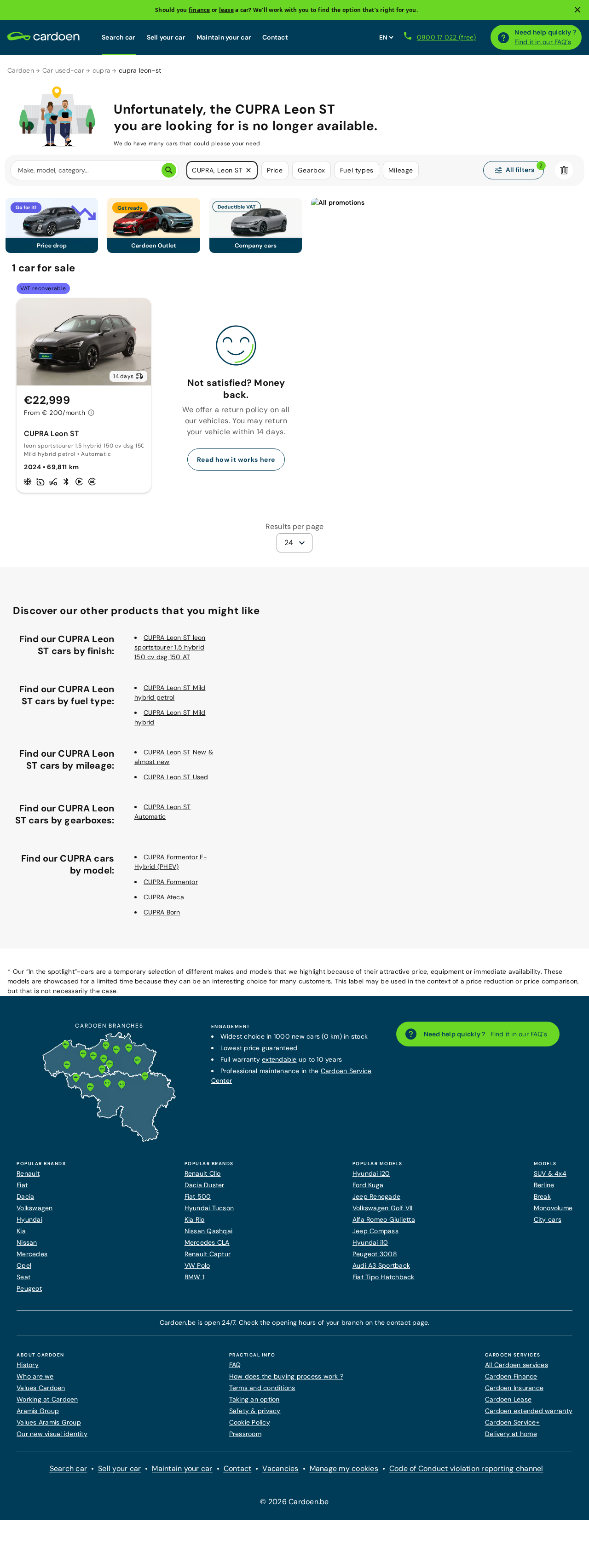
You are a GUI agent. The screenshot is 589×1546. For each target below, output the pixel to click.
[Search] (169, 170)
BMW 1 (194, 1277)
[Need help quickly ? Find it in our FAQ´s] (503, 37)
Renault (28, 1173)
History (28, 1365)
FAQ (235, 1365)
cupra (101, 70)
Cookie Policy (249, 1422)
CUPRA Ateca (164, 897)
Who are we (35, 1376)
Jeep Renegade (376, 1196)
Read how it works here (236, 459)
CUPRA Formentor (171, 882)
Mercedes (32, 1254)
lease (226, 10)
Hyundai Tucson (209, 1208)
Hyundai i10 (370, 1242)
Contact (275, 37)
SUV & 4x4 (550, 1173)
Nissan (27, 1242)
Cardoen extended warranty (528, 1411)
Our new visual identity (52, 1434)
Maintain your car (223, 37)
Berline (544, 1185)
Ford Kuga (367, 1185)
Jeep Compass (375, 1231)
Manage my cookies (344, 1468)
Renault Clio (203, 1173)
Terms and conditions (262, 1388)
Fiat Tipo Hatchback (383, 1277)
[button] (248, 170)
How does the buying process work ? (286, 1376)
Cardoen (20, 70)
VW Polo (197, 1265)
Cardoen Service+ (512, 1422)
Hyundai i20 (371, 1173)
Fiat (22, 1185)
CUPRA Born (162, 912)
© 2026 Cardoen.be (294, 1501)
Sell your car (166, 37)
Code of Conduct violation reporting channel (466, 1468)
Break (542, 1196)
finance (199, 10)
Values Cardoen (41, 1388)
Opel (24, 1265)
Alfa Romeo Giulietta (383, 1219)
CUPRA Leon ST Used (176, 777)
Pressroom (245, 1434)
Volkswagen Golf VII (382, 1208)
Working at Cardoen (47, 1399)
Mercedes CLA (207, 1242)
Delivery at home (511, 1434)
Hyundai (29, 1219)
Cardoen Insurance (514, 1388)
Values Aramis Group (49, 1422)
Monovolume (553, 1208)
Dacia (25, 1196)
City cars (547, 1219)
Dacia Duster (205, 1185)
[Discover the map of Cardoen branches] (109, 1140)
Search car (119, 37)
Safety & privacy (255, 1411)
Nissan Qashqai (209, 1231)
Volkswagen (35, 1208)
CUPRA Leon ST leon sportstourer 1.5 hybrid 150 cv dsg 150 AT (170, 647)
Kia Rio (195, 1219)
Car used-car (63, 70)
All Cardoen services (516, 1365)
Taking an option (254, 1399)
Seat (23, 1277)
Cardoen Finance (511, 1376)
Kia (21, 1231)
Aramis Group (38, 1411)
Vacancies (280, 1468)
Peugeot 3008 (374, 1254)
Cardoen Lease (508, 1399)
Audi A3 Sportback (381, 1265)
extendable (279, 1059)
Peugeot (29, 1288)
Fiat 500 (198, 1196)
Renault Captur (208, 1254)
